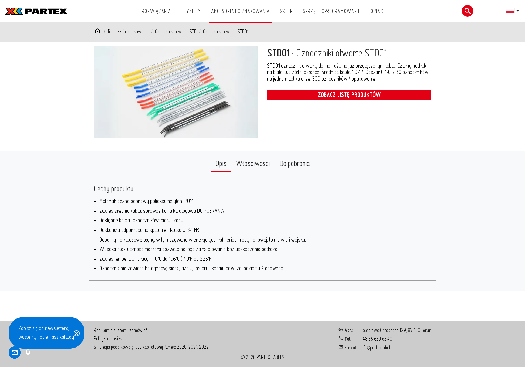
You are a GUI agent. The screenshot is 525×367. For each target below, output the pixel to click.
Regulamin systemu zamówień (121, 330)
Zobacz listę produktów (349, 94)
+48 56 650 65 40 (376, 339)
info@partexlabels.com (381, 347)
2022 (204, 347)
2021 (192, 347)
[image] (176, 92)
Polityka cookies (108, 338)
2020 (182, 347)
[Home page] (97, 32)
